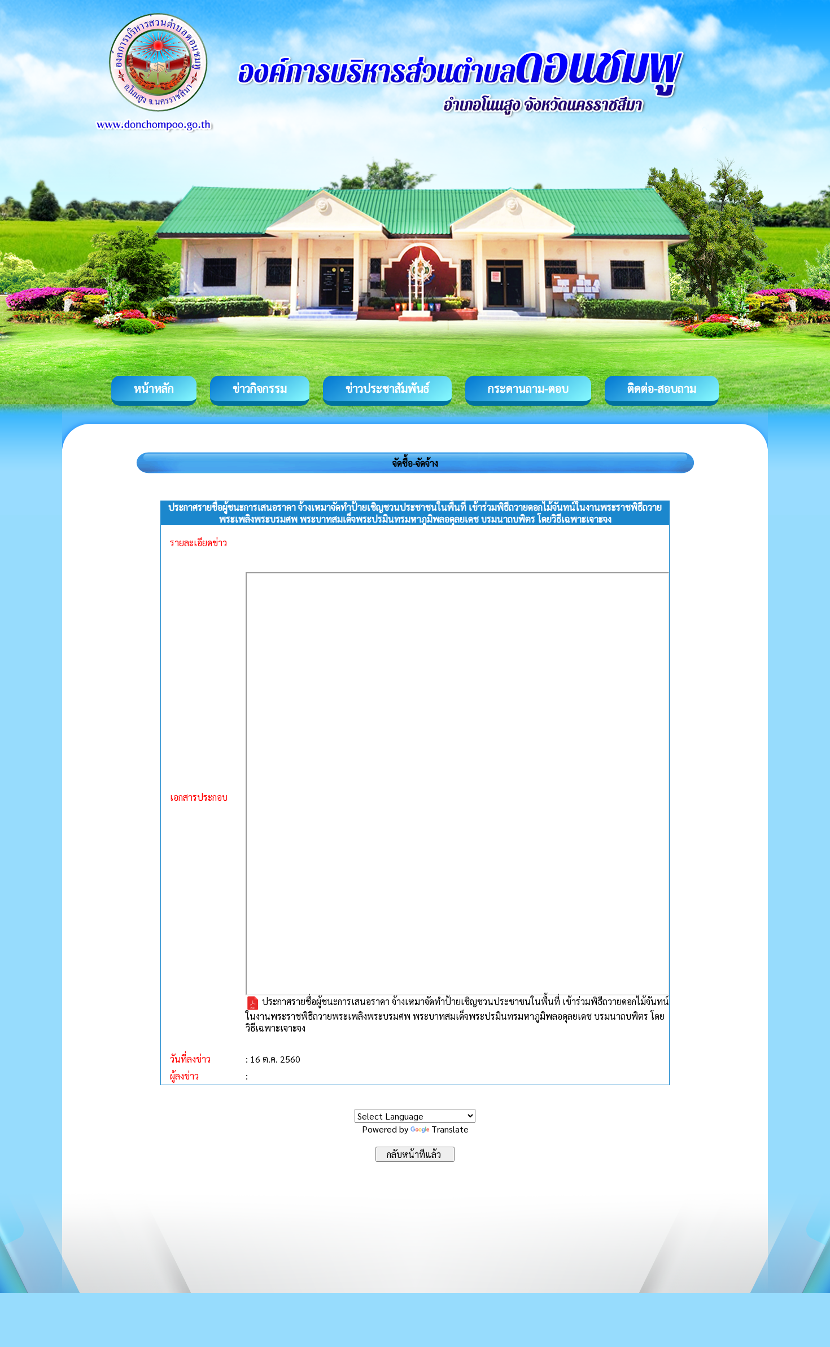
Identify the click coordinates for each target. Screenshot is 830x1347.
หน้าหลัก (154, 388)
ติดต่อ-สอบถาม (661, 388)
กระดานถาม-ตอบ (528, 388)
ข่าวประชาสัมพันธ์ (387, 388)
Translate (450, 1129)
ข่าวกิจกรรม (260, 388)
